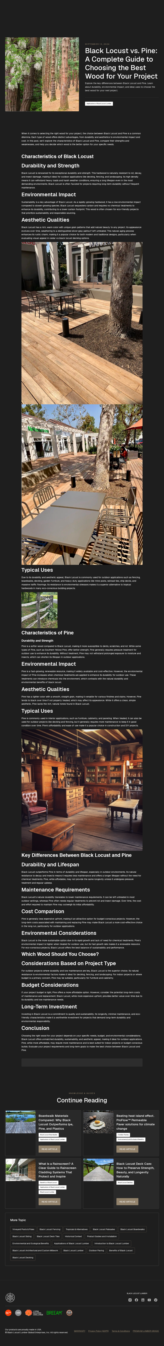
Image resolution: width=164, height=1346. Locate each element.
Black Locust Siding (22, 1236)
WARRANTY (79, 1331)
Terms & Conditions (121, 1331)
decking (38, 580)
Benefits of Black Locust (48, 1183)
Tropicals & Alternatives (77, 1229)
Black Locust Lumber (47, 1192)
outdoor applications (112, 577)
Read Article (49, 1149)
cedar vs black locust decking (65, 238)
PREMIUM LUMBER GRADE (146, 1331)
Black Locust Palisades (104, 1229)
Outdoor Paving (123, 1135)
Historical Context (73, 1236)
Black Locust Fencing (50, 1229)
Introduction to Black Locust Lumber (111, 1243)
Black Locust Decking (125, 1183)
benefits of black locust (49, 682)
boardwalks (27, 580)
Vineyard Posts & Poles (23, 1229)
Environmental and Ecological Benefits (131, 1139)
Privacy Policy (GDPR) (98, 1331)
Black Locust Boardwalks (48, 1135)
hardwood (101, 173)
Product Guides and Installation (102, 1236)
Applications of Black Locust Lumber (99, 104)
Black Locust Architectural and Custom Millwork (35, 1250)
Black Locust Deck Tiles (48, 1236)
